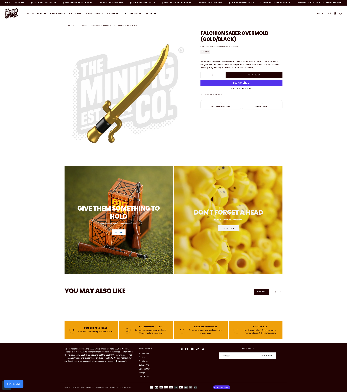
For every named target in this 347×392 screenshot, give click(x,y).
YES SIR (118, 232)
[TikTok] (197, 349)
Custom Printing (133, 13)
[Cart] (340, 13)
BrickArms (143, 361)
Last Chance (151, 13)
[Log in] (335, 13)
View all (261, 292)
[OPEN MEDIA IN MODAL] (187, 153)
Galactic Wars (94, 13)
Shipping (214, 46)
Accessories (75, 13)
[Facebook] (186, 349)
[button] (329, 13)
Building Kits (144, 365)
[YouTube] (192, 349)
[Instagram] (181, 349)
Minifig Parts (56, 13)
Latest (30, 13)
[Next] (280, 292)
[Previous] (275, 292)
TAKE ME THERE (228, 228)
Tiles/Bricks (144, 376)
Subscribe (268, 356)
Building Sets (114, 13)
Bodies (141, 357)
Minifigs (41, 13)
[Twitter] (203, 349)
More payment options (241, 88)
